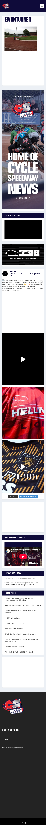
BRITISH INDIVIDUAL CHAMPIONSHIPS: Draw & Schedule (21, 612)
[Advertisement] (23, 64)
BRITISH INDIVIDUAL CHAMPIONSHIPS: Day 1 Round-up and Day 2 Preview (20, 599)
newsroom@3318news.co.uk (27, 583)
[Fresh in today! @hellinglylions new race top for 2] (23, 413)
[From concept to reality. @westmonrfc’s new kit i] (23, 466)
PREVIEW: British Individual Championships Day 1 (22, 605)
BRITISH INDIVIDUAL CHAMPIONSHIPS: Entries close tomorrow (21, 640)
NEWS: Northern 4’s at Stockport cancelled (20, 634)
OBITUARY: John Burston (13, 629)
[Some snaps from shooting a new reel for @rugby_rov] (23, 305)
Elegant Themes (20, 820)
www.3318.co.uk (6, 740)
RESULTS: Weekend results (14, 647)
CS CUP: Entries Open (12, 618)
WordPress (34, 820)
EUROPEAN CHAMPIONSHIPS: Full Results (19, 652)
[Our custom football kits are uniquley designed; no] (23, 359)
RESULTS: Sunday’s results (14, 623)
